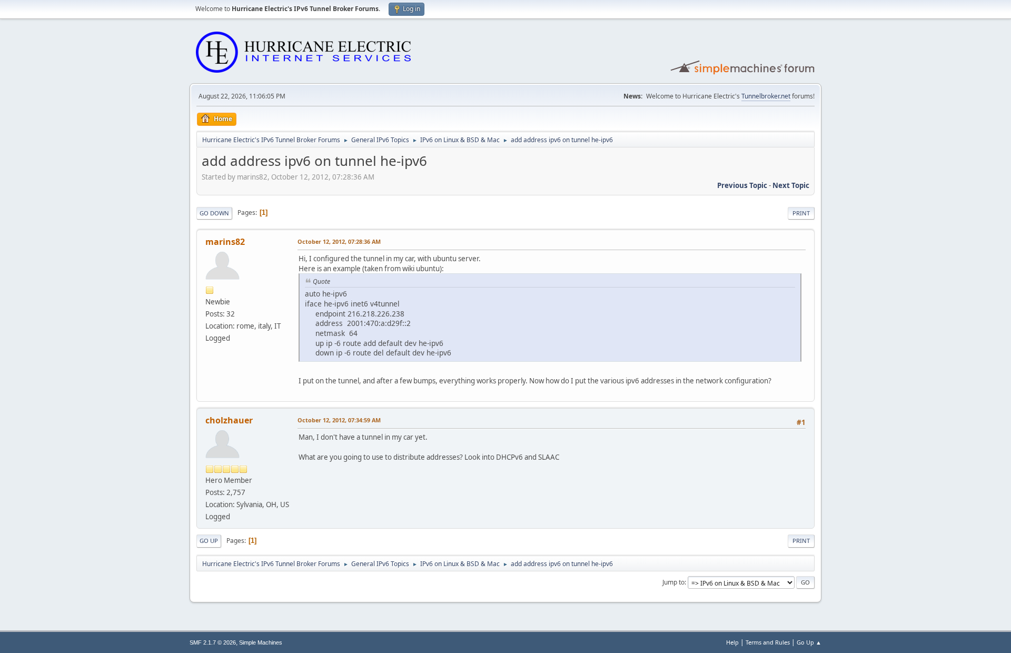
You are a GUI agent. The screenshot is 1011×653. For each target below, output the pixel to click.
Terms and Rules (768, 642)
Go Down (214, 213)
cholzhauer (229, 420)
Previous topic (742, 185)
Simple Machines (260, 642)
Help (732, 642)
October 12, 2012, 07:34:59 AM (339, 420)
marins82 (225, 242)
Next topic (790, 185)
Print (801, 213)
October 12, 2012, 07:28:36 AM (339, 241)
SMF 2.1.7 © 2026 (213, 642)
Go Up (209, 541)
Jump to (673, 582)
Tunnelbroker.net (765, 96)
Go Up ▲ (809, 642)
